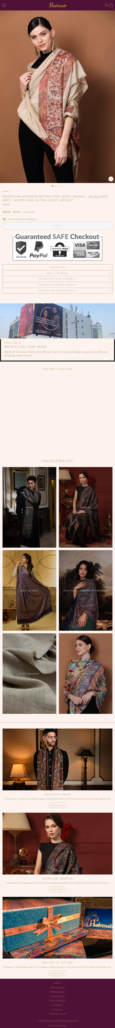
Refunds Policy (57, 987)
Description (57, 267)
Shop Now (57, 805)
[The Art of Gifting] (57, 928)
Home (5, 191)
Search (57, 983)
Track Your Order (57, 1014)
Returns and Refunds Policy (57, 290)
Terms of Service (58, 1000)
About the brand (57, 273)
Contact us (57, 1009)
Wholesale (57, 1005)
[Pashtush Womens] (57, 844)
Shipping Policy (57, 992)
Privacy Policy (57, 996)
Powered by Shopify (57, 1025)
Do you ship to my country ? (57, 279)
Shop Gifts (57, 973)
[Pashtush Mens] (57, 759)
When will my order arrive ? (57, 285)
